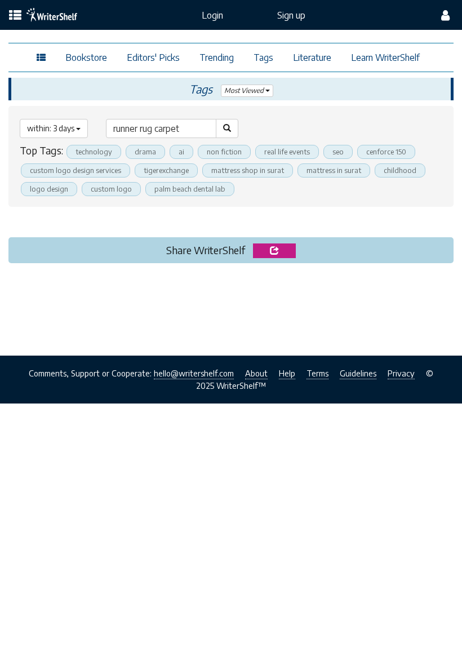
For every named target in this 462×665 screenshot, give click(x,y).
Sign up (291, 15)
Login (212, 15)
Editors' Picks (153, 57)
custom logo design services (75, 170)
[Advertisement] (231, 306)
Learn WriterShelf (385, 57)
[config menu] (445, 15)
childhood (400, 170)
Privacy (401, 373)
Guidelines (358, 373)
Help (287, 373)
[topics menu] (15, 16)
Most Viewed (244, 90)
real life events (287, 151)
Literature (312, 57)
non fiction (224, 151)
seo (338, 151)
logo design (49, 188)
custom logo (111, 188)
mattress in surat (333, 170)
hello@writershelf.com (194, 373)
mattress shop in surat (247, 170)
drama (145, 151)
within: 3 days (51, 128)
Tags (263, 57)
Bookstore (86, 57)
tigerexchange (166, 170)
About (256, 373)
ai (181, 151)
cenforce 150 (386, 151)
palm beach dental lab (189, 188)
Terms (317, 373)
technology (93, 151)
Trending (216, 57)
